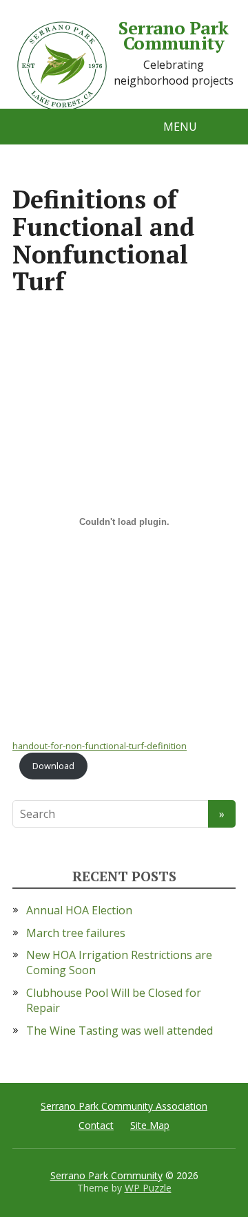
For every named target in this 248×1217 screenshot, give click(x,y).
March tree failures (75, 932)
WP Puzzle (148, 1187)
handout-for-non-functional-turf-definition (99, 746)
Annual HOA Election (79, 910)
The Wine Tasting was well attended (119, 1030)
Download (53, 766)
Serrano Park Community (173, 35)
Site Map (149, 1125)
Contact (96, 1125)
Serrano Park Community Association (124, 1105)
